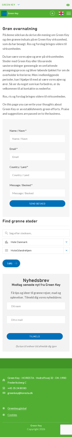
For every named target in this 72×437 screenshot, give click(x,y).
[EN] (61, 13)
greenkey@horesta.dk (20, 392)
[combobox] (38, 242)
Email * (14, 148)
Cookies (12, 414)
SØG (10, 263)
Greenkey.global (17, 408)
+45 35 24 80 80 (17, 388)
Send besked (37, 203)
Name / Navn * (18, 130)
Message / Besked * (21, 185)
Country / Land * (19, 166)
